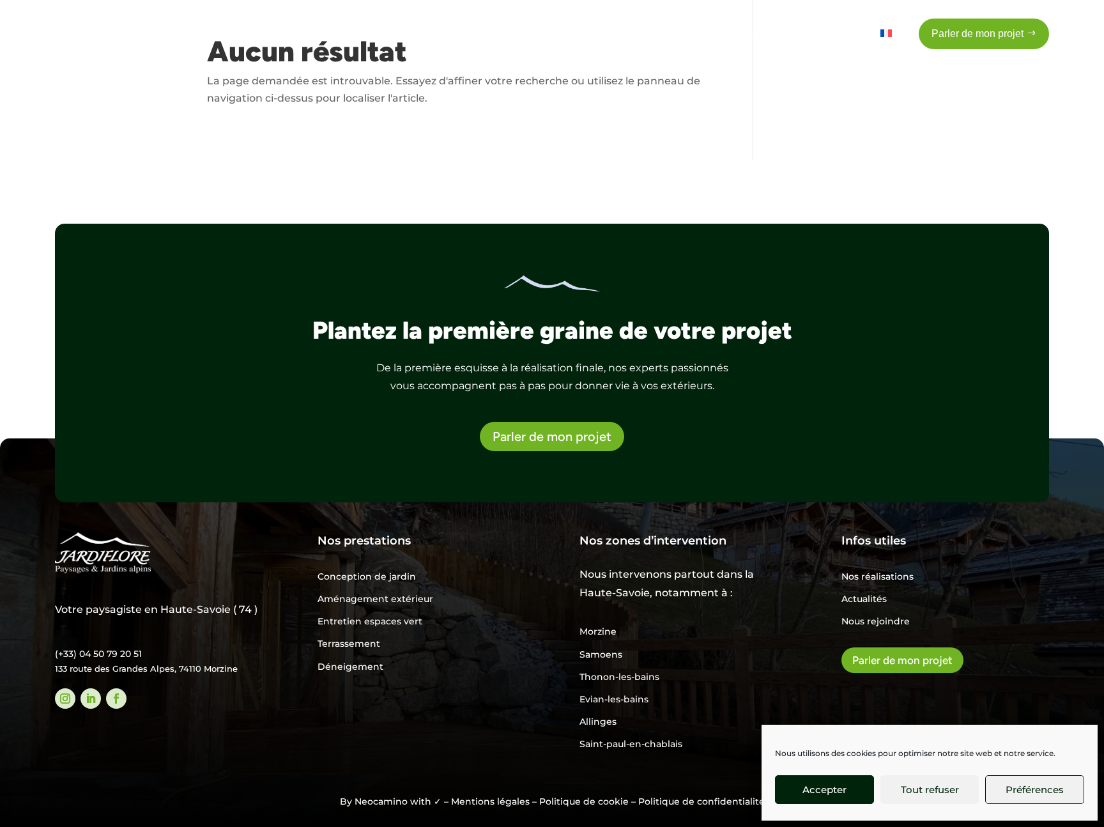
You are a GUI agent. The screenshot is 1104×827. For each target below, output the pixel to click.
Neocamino (381, 801)
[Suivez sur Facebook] (116, 698)
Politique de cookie (584, 801)
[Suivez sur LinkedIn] (90, 698)
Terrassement (349, 643)
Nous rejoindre (875, 621)
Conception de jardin (367, 576)
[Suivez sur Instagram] (65, 698)
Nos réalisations (877, 576)
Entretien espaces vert (370, 621)
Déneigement (350, 666)
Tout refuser (930, 790)
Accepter (824, 790)
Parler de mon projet (552, 436)
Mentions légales (490, 801)
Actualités (864, 599)
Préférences (1035, 790)
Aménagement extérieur (375, 599)
